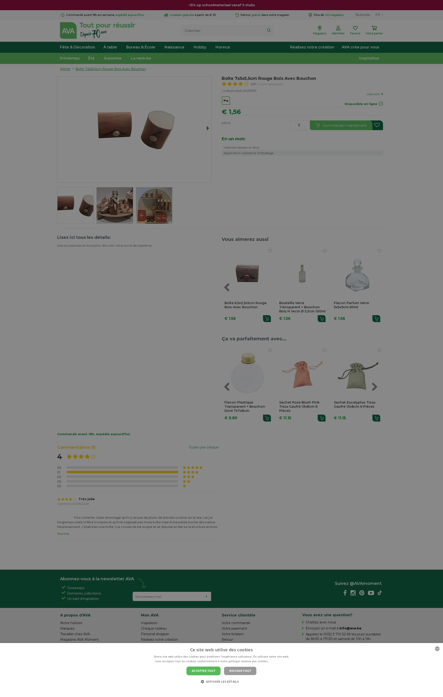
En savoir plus (278, 661)
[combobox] (437, 648)
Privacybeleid (219, 689)
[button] (221, 681)
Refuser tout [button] (240, 671)
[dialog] (221, 670)
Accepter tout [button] (203, 671)
